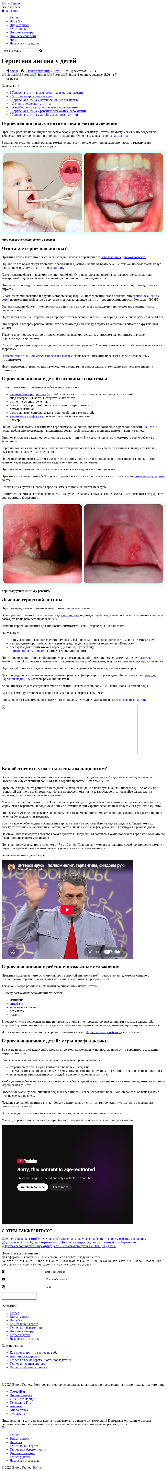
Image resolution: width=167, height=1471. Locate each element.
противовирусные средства (29, 650)
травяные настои (133, 699)
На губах (16, 21)
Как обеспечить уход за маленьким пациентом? (44, 107)
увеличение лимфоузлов (27, 416)
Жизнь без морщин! (23, 1399)
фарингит (56, 267)
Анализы (16, 1406)
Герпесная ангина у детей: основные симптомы (44, 100)
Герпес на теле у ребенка (103, 1032)
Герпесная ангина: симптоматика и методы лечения (47, 92)
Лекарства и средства (25, 43)
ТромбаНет (17, 1391)
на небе (149, 427)
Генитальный (19, 28)
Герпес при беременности (28, 1327)
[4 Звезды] (55, 75)
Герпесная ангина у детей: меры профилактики (44, 114)
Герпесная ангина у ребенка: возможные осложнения (48, 111)
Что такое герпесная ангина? (31, 96)
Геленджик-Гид (20, 1402)
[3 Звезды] (39, 75)
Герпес (11, 3)
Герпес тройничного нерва (28, 1367)
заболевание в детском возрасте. (123, 257)
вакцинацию (70, 615)
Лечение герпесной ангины (30, 103)
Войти (37, 1467)
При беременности (23, 36)
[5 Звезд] (69, 75)
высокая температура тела (28, 394)
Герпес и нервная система (28, 1363)
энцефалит (17, 1003)
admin (14, 71)
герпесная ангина (115, 135)
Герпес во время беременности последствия (40, 1360)
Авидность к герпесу (24, 1356)
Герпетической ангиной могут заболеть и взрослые (37, 356)
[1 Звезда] (9, 75)
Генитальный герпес (24, 1324)
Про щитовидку (21, 1395)
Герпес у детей (20, 1335)
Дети (13, 39)
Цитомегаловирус (22, 32)
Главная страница (38, 71)
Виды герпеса (19, 25)
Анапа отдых (19, 1410)
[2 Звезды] (24, 75)
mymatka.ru (17, 1413)
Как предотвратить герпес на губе (33, 1352)
